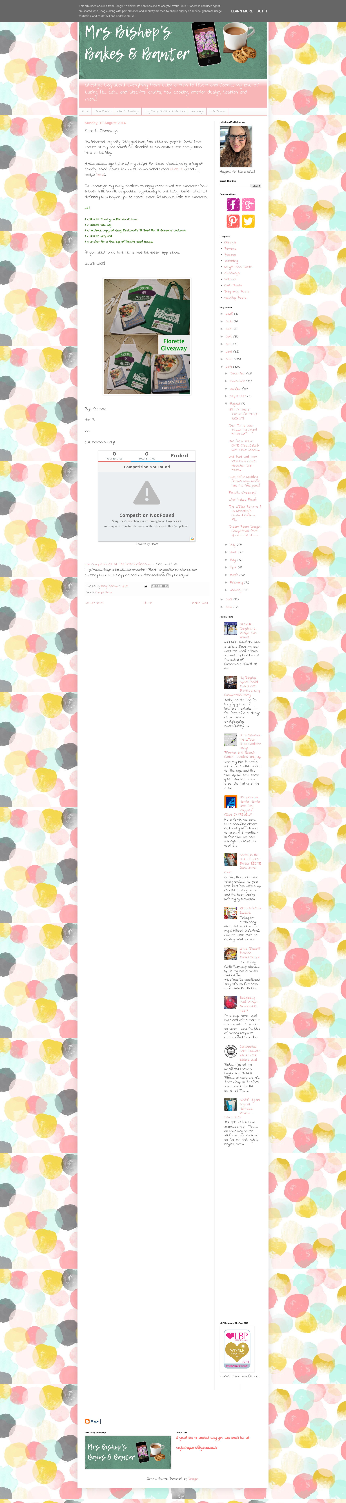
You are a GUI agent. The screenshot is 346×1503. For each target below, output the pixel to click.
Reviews (230, 248)
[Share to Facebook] (163, 586)
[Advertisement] (242, 1176)
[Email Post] (145, 586)
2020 (230, 321)
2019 (229, 329)
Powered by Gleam (147, 544)
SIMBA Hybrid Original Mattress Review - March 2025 (242, 1109)
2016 (229, 351)
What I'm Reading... (128, 111)
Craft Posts (233, 285)
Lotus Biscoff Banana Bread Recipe (250, 953)
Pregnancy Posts (237, 291)
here (100, 175)
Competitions (104, 592)
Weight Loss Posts (238, 267)
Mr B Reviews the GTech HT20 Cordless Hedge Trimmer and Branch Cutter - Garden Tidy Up (242, 746)
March (234, 575)
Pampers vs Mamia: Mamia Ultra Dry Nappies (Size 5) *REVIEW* (242, 806)
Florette (176, 169)
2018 (229, 336)
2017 (229, 344)
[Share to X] (160, 586)
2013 (229, 599)
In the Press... (217, 111)
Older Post (200, 603)
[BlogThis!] (156, 586)
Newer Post (94, 603)
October (236, 388)
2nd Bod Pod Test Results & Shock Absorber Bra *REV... (243, 463)
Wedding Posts (235, 297)
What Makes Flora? (242, 499)
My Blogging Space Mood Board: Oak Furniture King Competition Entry (242, 686)
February (237, 582)
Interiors (230, 279)
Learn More (242, 11)
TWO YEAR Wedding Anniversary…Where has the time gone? (244, 481)
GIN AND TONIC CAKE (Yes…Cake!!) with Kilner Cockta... (244, 446)
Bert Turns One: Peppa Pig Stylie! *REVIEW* (243, 430)
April (234, 567)
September (238, 396)
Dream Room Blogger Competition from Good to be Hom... (245, 531)
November (238, 381)
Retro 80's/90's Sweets (250, 910)
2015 (230, 359)
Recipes (230, 254)
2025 (230, 314)
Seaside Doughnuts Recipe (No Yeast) (248, 631)
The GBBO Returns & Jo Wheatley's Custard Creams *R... (245, 513)
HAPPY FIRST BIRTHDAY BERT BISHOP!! (243, 414)
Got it (262, 11)
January (236, 590)
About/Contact (103, 111)
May (233, 560)
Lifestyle (230, 242)
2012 (230, 607)
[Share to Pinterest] (167, 586)
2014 (229, 367)
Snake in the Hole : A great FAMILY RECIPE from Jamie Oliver (242, 863)
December (238, 373)
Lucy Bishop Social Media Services (165, 111)
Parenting (231, 261)
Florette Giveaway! (242, 492)
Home (85, 111)
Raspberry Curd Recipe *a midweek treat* (249, 1004)
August (235, 404)
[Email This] (153, 586)
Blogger (193, 1478)
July (233, 544)
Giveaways (197, 111)
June (234, 552)
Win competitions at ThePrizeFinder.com (118, 564)
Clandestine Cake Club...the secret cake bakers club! (250, 1053)
